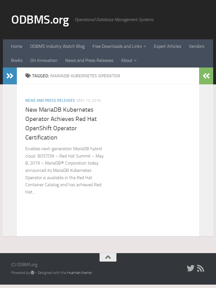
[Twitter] (191, 268)
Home (16, 46)
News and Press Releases (89, 60)
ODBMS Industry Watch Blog (57, 46)
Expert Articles (167, 46)
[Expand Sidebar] (10, 76)
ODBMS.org (40, 20)
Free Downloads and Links (117, 46)
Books (16, 60)
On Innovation (43, 60)
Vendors (196, 46)
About (126, 60)
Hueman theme (79, 273)
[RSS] (201, 268)
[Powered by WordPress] (32, 272)
